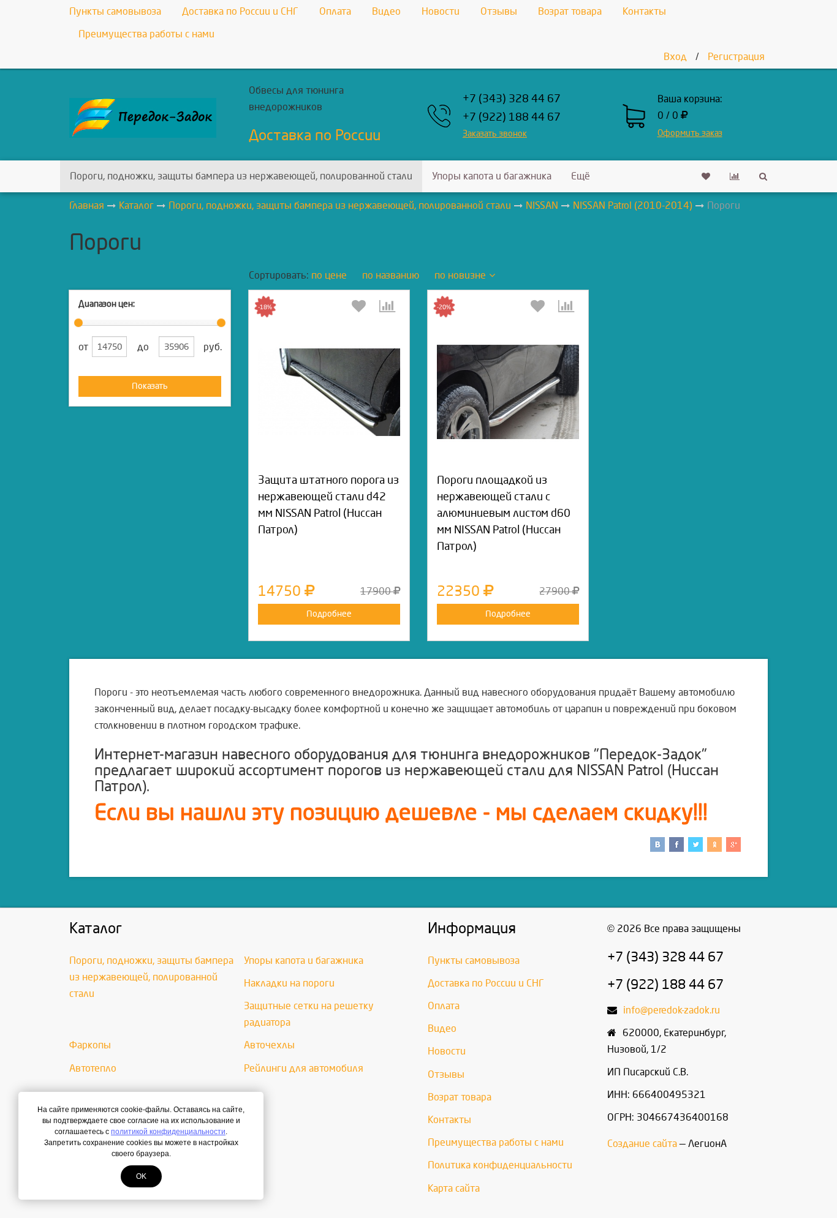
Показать (150, 386)
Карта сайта (454, 1188)
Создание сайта (642, 1143)
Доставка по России (315, 135)
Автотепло (92, 1068)
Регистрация (736, 56)
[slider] (78, 322)
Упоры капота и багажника (491, 176)
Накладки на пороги (289, 983)
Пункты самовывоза (115, 11)
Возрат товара (570, 11)
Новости (441, 11)
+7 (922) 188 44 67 (512, 117)
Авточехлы (269, 1045)
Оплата (335, 11)
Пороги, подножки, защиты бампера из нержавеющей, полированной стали (241, 176)
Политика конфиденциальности (500, 1165)
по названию (390, 275)
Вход (675, 56)
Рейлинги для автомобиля (303, 1068)
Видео (386, 11)
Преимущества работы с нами (146, 34)
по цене (329, 275)
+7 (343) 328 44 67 (512, 99)
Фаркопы (90, 1045)
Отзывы (498, 11)
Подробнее (329, 613)
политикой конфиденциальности (168, 1131)
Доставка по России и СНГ (240, 11)
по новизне (460, 275)
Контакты (644, 11)
